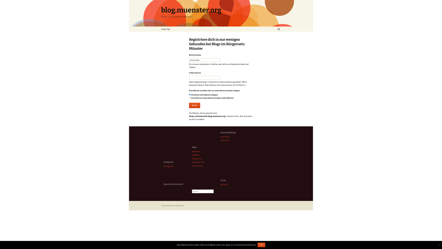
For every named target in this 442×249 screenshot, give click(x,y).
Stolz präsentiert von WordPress (172, 206)
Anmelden (195, 155)
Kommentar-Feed (198, 162)
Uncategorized (168, 166)
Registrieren (196, 151)
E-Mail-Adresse (195, 73)
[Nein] (439, 245)
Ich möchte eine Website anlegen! (204, 95)
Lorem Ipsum (225, 137)
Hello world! (225, 140)
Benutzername (195, 55)
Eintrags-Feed (197, 159)
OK (261, 245)
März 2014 (224, 185)
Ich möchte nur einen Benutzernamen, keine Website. (212, 98)
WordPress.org (197, 166)
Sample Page (165, 29)
